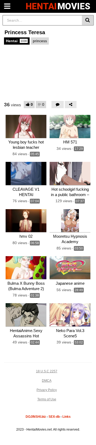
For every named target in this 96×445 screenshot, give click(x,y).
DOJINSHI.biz (36, 417)
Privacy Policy (47, 390)
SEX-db (54, 417)
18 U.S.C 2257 (46, 371)
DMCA (46, 380)
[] (88, 20)
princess (40, 41)
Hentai (16, 41)
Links (66, 417)
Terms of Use (46, 399)
